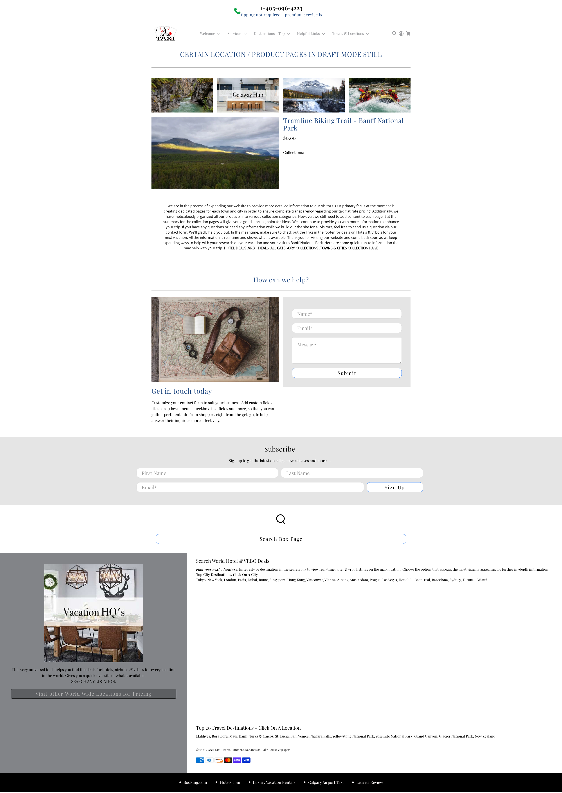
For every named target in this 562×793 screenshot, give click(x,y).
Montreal (422, 579)
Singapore (278, 579)
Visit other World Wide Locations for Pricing (94, 693)
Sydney (455, 579)
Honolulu (406, 579)
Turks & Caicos (261, 736)
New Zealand (485, 736)
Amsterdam (359, 579)
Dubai (252, 579)
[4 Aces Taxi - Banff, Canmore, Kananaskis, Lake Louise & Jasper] (166, 33)
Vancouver (314, 579)
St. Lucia (282, 736)
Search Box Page (281, 539)
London (230, 579)
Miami (482, 579)
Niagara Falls (320, 736)
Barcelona (440, 579)
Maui (233, 736)
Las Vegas (389, 579)
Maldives (203, 736)
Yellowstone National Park (353, 736)
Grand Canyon (425, 736)
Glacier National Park (456, 736)
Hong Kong (296, 579)
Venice (303, 736)
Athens (342, 579)
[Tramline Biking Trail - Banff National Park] (215, 153)
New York (214, 579)
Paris (242, 579)
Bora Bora (220, 736)
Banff (243, 736)
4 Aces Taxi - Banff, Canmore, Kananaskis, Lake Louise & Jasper (248, 750)
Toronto (469, 579)
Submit (347, 373)
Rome (263, 579)
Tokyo (201, 579)
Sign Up (395, 487)
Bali (293, 736)
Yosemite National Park (394, 736)
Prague (375, 579)
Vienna (330, 579)
